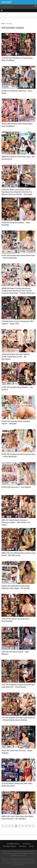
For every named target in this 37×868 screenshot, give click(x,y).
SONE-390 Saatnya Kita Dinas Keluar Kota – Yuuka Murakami (18, 257)
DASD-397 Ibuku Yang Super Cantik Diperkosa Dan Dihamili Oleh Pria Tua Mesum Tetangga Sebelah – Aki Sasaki (17, 192)
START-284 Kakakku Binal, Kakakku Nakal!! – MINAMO (16, 422)
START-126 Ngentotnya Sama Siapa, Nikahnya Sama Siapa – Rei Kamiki (16, 587)
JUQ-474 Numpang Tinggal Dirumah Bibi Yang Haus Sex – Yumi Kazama (18, 686)
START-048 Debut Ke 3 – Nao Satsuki (16, 487)
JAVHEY (6, 2)
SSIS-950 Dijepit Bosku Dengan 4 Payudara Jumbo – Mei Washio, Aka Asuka (16, 522)
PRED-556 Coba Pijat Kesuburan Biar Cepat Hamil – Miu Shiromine (18, 554)
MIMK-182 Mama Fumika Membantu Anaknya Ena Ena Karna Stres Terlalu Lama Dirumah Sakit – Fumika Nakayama (18, 290)
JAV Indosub (22, 846)
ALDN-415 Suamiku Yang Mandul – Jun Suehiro (17, 388)
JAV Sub (31, 846)
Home (3, 23)
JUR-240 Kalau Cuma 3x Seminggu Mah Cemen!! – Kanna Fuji (17, 322)
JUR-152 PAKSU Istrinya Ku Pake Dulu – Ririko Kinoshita (17, 785)
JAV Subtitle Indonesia (13, 843)
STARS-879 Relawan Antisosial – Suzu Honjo (17, 92)
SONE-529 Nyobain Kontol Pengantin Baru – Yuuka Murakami (18, 455)
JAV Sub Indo (26, 843)
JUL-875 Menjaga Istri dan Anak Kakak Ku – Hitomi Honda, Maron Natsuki (18, 719)
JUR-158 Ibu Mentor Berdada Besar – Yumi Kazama (16, 620)
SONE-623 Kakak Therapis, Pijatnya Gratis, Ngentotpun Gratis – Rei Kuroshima (16, 356)
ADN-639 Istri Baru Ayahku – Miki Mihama (15, 653)
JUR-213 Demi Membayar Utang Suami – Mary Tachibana (18, 59)
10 (29, 826)
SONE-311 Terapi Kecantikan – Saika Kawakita (16, 224)
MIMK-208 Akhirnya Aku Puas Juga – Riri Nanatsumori (18, 158)
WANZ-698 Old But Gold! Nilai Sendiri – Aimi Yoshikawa (18, 125)
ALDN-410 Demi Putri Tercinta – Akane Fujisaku (17, 752)
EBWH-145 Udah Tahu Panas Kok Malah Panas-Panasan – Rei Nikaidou (17, 818)
